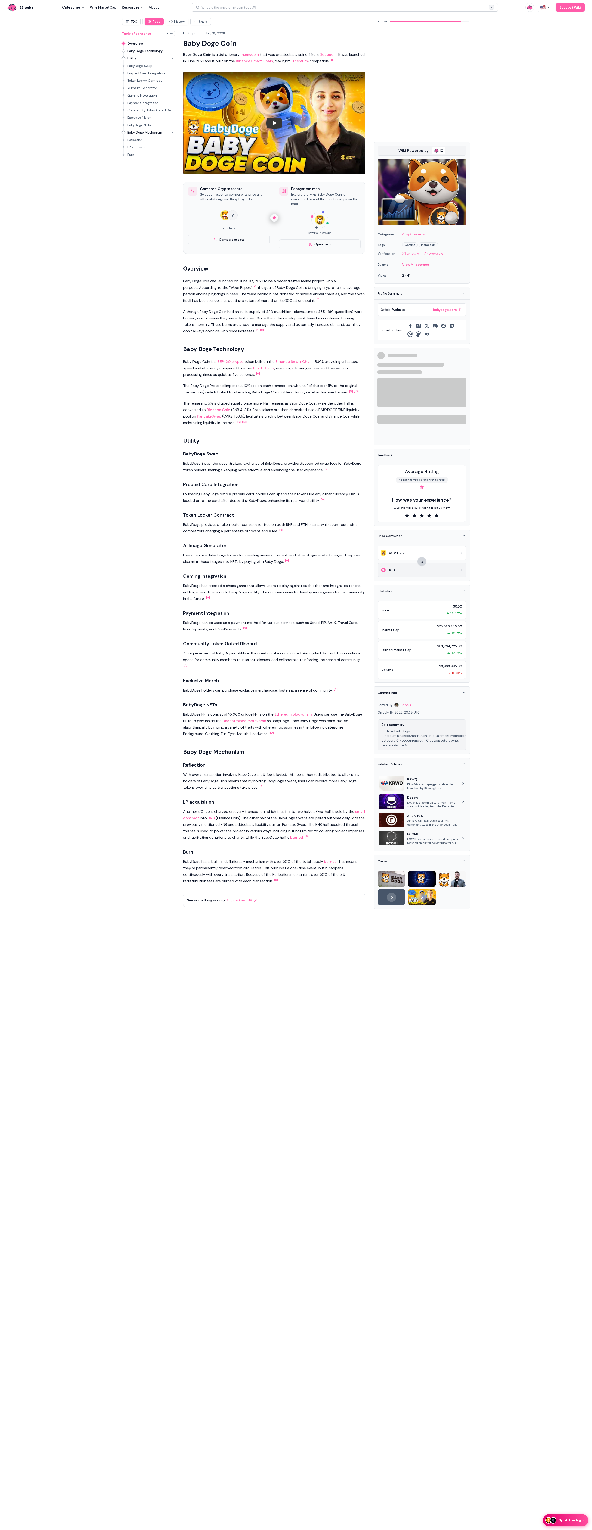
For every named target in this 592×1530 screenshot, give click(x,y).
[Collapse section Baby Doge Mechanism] (172, 132)
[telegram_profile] (452, 326)
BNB (211, 818)
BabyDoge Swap (139, 66)
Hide (170, 33)
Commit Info (387, 693)
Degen (412, 797)
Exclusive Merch (139, 117)
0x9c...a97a (436, 254)
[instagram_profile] (418, 326)
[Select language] (545, 7)
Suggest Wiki (570, 7)
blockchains (263, 368)
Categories (71, 7)
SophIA (406, 705)
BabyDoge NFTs (139, 125)
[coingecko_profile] (418, 334)
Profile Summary (390, 293)
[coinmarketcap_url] (410, 334)
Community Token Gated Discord (151, 110)
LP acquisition (137, 147)
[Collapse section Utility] (172, 58)
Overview (135, 43)
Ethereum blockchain (293, 714)
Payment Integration (143, 103)
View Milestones (415, 264)
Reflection (135, 140)
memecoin (249, 54)
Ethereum (299, 61)
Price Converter (390, 536)
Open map (322, 244)
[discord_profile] (435, 326)
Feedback (385, 455)
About (154, 7)
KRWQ (412, 779)
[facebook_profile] (410, 326)
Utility (132, 58)
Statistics (385, 591)
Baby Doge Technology (145, 51)
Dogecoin (328, 54)
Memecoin (428, 245)
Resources (130, 7)
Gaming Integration (142, 95)
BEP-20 (224, 361)
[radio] (407, 515)
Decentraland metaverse (244, 720)
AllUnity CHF (417, 816)
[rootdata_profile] (427, 334)
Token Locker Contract (144, 80)
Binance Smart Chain (254, 61)
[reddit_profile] (443, 326)
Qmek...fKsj (413, 254)
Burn (130, 155)
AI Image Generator (142, 88)
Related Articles (390, 764)
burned (296, 837)
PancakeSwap (209, 416)
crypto (237, 361)
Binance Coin (218, 409)
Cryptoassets (413, 234)
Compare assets (231, 239)
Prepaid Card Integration (146, 73)
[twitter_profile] (427, 326)
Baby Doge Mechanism (144, 132)
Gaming (410, 245)
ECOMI (412, 834)
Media (382, 861)
